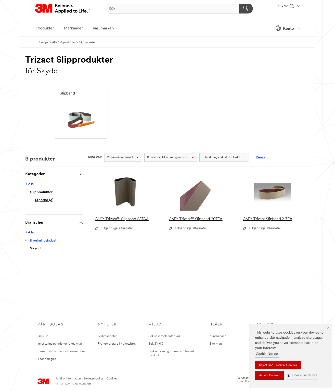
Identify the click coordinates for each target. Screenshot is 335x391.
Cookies (111, 378)
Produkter (45, 28)
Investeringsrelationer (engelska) (60, 343)
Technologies (47, 359)
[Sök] (246, 8)
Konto (288, 29)
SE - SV (283, 6)
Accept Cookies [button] (269, 375)
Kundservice (217, 336)
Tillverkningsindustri (167, 157)
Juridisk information (68, 378)
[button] (302, 375)
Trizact (120, 157)
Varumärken (103, 28)
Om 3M (43, 336)
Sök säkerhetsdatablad (164, 336)
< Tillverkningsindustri (41, 241)
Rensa (260, 157)
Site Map (215, 343)
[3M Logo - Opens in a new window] (63, 8)
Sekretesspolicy (93, 378)
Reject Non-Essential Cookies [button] (278, 365)
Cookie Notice (267, 354)
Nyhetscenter (107, 336)
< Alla (29, 184)
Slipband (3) (44, 200)
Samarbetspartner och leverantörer (62, 351)
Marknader (73, 28)
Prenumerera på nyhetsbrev (117, 343)
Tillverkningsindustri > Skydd (221, 157)
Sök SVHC (155, 343)
